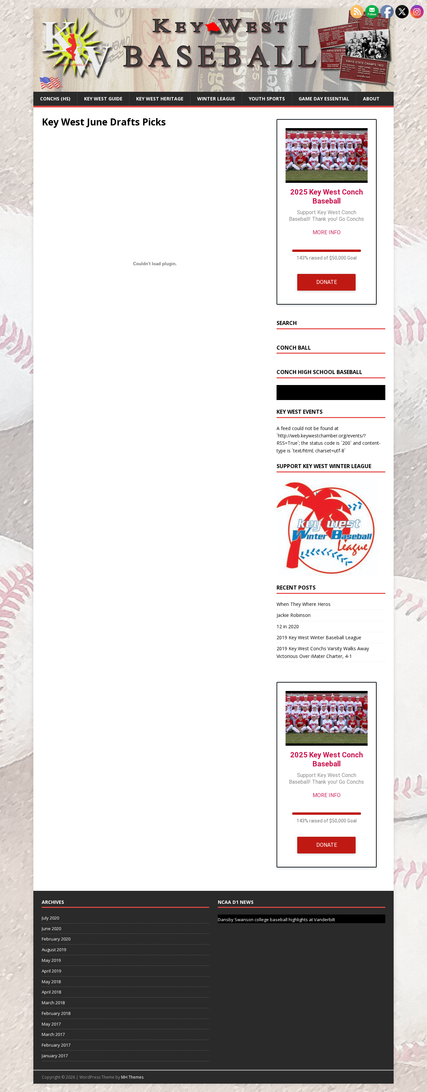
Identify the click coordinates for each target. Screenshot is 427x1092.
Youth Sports (267, 98)
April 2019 (51, 971)
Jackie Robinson (294, 615)
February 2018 (56, 1013)
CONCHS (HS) (55, 98)
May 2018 (51, 982)
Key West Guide (103, 98)
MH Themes (132, 1077)
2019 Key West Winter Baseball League (319, 637)
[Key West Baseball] (213, 88)
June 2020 (51, 929)
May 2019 (51, 960)
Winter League (216, 98)
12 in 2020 (288, 626)
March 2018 (53, 1003)
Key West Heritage (159, 98)
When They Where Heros (304, 604)
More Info (327, 232)
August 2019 (54, 950)
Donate (326, 282)
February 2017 (56, 1045)
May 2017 (51, 1024)
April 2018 (51, 992)
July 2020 (50, 918)
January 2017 (55, 1056)
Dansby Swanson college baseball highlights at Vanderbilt (276, 920)
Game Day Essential (324, 98)
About (371, 98)
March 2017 (53, 1034)
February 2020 (56, 939)
